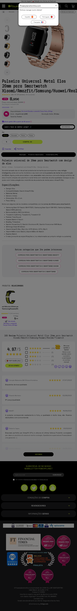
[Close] (56, 5)
